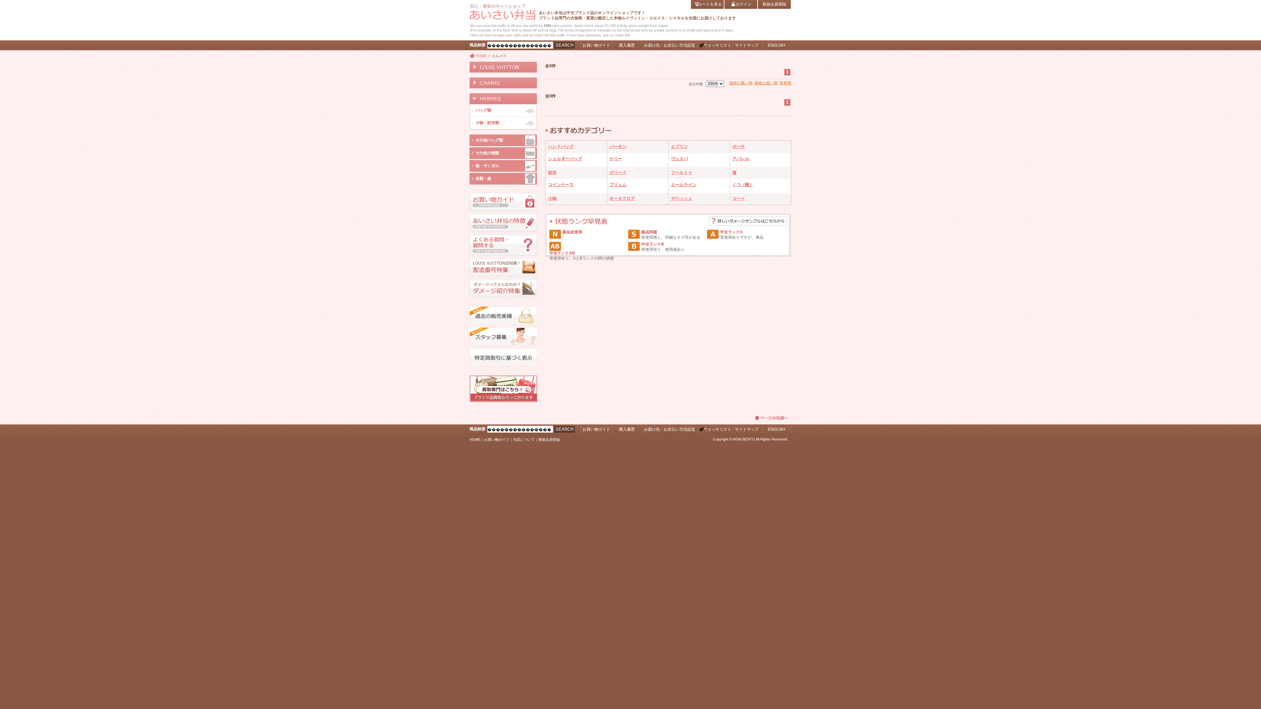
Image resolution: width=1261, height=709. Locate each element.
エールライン (684, 184)
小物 (552, 198)
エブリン (679, 146)
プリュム (618, 184)
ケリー (615, 158)
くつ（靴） (743, 184)
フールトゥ (681, 172)
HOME (481, 56)
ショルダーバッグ (565, 158)
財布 (552, 172)
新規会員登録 (549, 439)
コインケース (561, 184)
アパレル (740, 158)
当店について (524, 439)
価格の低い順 (766, 83)
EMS (547, 26)
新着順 (785, 83)
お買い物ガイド (496, 439)
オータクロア (622, 198)
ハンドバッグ (561, 146)
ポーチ (738, 146)
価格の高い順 (741, 83)
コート (738, 198)
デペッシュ (681, 198)
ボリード (618, 172)
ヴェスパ (679, 158)
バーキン (618, 146)
